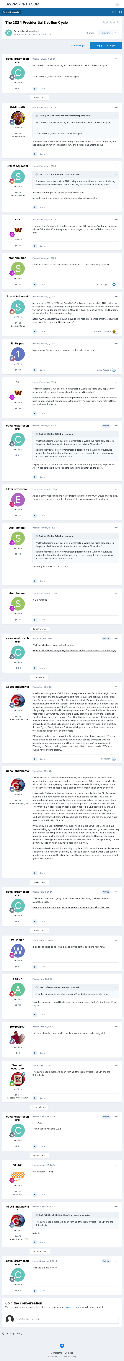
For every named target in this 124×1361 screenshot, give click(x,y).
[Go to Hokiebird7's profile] (18, 1037)
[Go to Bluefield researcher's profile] (18, 1079)
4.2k (19, 192)
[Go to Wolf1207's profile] (18, 951)
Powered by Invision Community (62, 1356)
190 (19, 284)
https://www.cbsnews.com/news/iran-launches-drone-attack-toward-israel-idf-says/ (74, 650)
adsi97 (17, 978)
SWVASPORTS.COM (22, 4)
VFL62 (17, 1165)
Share (91, 33)
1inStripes (17, 343)
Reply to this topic (106, 45)
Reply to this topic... (31, 1319)
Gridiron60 (17, 107)
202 (19, 515)
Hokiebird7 (17, 1026)
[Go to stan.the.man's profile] (18, 268)
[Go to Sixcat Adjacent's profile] (18, 176)
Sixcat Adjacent (17, 166)
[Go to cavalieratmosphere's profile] (8, 32)
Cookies (69, 1352)
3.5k (19, 369)
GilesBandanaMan (17, 688)
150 (19, 1191)
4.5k (19, 716)
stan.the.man (17, 257)
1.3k (19, 245)
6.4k (19, 133)
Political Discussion (42, 34)
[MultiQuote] (35, 89)
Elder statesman (17, 489)
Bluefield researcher (17, 1067)
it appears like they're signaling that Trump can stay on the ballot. (70, 467)
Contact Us (56, 1352)
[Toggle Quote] (37, 115)
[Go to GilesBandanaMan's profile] (18, 700)
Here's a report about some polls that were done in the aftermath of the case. (71, 907)
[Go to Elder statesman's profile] (18, 500)
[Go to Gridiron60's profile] (18, 118)
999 (19, 966)
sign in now (71, 1307)
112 (19, 88)
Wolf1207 (17, 940)
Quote (42, 88)
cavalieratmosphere (28, 31)
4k (19, 1053)
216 (19, 1005)
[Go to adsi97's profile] (18, 989)
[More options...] (116, 59)
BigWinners (106, 759)
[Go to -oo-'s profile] (18, 230)
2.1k (19, 1095)
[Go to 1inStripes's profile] (18, 354)
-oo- (17, 219)
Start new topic (77, 45)
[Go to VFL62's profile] (18, 1175)
